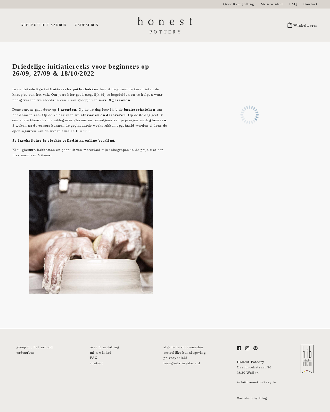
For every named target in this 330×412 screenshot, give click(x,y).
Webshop (245, 398)
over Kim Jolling (104, 347)
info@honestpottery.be (257, 382)
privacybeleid (175, 358)
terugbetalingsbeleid (181, 363)
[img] (239, 348)
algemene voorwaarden (183, 347)
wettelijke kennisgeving (184, 352)
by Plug (260, 398)
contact (96, 363)
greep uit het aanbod (34, 347)
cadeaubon (25, 352)
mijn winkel (100, 352)
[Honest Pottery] (165, 25)
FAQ (94, 358)
